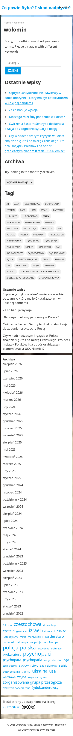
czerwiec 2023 (13, 592)
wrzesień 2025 (13, 435)
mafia (46, 216)
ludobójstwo (30, 216)
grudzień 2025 (13, 421)
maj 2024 (9, 535)
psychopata (51, 240)
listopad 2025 (12, 428)
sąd (58, 247)
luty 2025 (9, 471)
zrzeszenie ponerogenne (20, 277)
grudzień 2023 (13, 556)
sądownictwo (36, 253)
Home (7, 22)
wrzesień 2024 (13, 506)
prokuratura (14, 240)
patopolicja (29, 228)
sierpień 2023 (12, 578)
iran (33, 210)
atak (16, 203)
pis (59, 228)
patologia (12, 228)
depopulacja (52, 203)
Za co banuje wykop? (23, 110)
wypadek (49, 265)
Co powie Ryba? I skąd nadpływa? (36, 7)
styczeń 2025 (12, 478)
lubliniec (12, 216)
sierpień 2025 (12, 442)
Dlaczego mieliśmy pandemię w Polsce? (37, 117)
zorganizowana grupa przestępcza (40, 271)
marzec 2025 (12, 464)
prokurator (57, 234)
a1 (8, 203)
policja (11, 234)
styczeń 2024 (12, 549)
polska (24, 234)
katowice (58, 210)
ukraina (59, 259)
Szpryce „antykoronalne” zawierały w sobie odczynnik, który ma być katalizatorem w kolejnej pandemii (36, 98)
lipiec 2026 (10, 371)
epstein (11, 210)
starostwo (45, 247)
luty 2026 (9, 407)
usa (8, 265)
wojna (36, 265)
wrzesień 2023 (13, 571)
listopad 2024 (12, 492)
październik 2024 (15, 499)
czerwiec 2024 (13, 528)
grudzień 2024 (13, 485)
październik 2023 (15, 563)
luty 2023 (9, 599)
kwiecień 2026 (13, 392)
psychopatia (13, 247)
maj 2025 (9, 449)
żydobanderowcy (49, 277)
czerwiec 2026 (13, 378)
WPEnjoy (23, 729)
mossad (49, 222)
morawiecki (13, 222)
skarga (29, 247)
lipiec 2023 (10, 585)
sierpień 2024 (12, 514)
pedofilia (47, 228)
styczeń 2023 (12, 606)
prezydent (39, 234)
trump (46, 259)
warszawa (21, 265)
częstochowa (32, 203)
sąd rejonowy (57, 253)
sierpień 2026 (12, 364)
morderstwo (32, 222)
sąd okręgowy (15, 253)
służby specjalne (28, 259)
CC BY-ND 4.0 (12, 707)
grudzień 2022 (13, 613)
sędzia (10, 259)
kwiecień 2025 (13, 457)
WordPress (49, 729)
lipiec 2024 (10, 521)
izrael (44, 210)
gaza (22, 210)
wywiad (11, 271)
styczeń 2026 (12, 414)
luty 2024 (9, 542)
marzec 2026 (12, 400)
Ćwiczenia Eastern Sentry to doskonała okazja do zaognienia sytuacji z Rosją (35, 326)
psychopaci (33, 240)
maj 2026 (9, 385)
